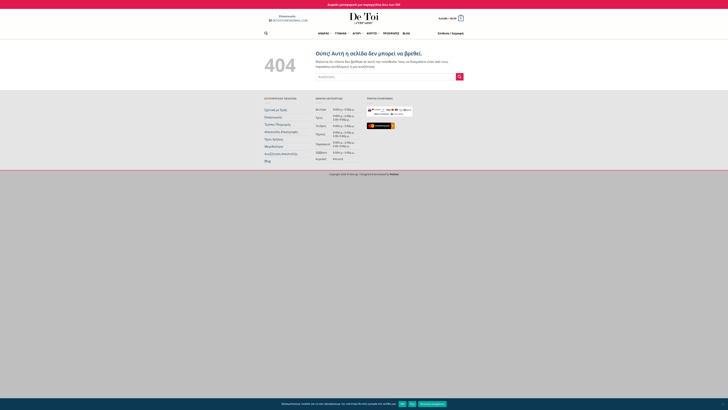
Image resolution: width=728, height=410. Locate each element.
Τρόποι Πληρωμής (277, 124)
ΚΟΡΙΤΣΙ (372, 33)
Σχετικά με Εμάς (275, 110)
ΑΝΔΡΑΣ (323, 33)
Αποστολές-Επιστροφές (281, 132)
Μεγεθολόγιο (273, 146)
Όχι (412, 403)
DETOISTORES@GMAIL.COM (290, 20)
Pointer (394, 174)
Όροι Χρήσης (273, 139)
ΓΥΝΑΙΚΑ (341, 33)
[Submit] (460, 76)
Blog (267, 161)
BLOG (406, 33)
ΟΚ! (402, 403)
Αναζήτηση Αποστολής (280, 154)
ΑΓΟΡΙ (357, 33)
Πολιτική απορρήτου (432, 403)
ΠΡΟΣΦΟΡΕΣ (391, 33)
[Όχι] (723, 405)
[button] (451, 18)
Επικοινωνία (273, 117)
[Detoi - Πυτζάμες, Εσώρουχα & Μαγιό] (364, 18)
